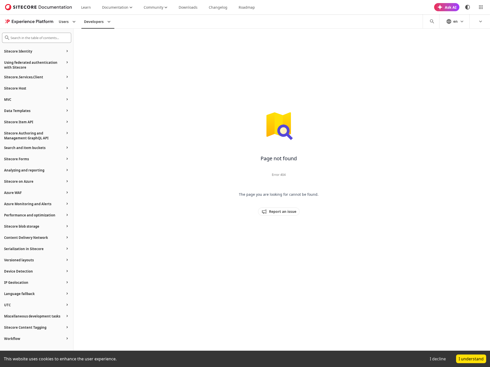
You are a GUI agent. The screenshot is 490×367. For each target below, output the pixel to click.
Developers (94, 21)
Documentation (115, 7)
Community (153, 7)
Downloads (188, 7)
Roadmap (247, 7)
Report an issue (282, 211)
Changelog (218, 7)
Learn (86, 7)
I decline (438, 359)
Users (64, 21)
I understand (471, 359)
